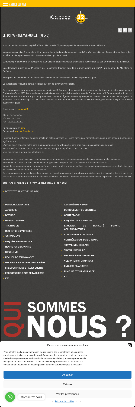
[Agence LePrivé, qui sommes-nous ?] (67, 295)
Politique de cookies (64, 401)
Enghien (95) (23, 109)
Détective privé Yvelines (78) (22, 191)
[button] (129, 345)
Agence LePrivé (17, 4)
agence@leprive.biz (24, 131)
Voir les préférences (67, 393)
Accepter (67, 374)
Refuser (67, 384)
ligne (23, 128)
